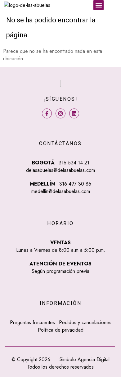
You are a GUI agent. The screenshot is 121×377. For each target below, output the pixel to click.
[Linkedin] (74, 113)
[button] (98, 5)
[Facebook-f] (47, 113)
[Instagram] (60, 113)
